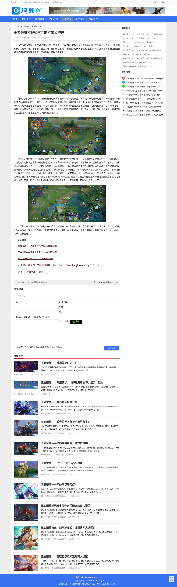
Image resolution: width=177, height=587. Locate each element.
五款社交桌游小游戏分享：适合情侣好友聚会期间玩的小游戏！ (144, 91)
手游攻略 (66, 19)
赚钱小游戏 (145, 66)
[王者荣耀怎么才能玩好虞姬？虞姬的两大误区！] (26, 538)
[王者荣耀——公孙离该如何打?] (26, 491)
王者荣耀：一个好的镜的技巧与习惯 (62, 463)
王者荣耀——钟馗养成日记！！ (59, 363)
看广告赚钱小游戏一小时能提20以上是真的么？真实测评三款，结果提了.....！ (144, 103)
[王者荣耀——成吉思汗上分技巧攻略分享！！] (26, 428)
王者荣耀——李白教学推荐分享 (59, 402)
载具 (126, 42)
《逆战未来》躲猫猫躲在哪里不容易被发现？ (143, 111)
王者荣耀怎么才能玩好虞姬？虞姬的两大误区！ (68, 527)
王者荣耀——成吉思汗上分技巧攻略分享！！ (67, 421)
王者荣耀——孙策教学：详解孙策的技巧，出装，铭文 (72, 382)
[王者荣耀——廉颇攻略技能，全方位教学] (26, 448)
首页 (15, 19)
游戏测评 (93, 19)
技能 (147, 54)
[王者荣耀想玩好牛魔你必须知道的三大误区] (26, 512)
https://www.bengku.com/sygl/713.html (79, 265)
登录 (162, 2)
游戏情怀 (79, 19)
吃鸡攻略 (39, 19)
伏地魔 (127, 46)
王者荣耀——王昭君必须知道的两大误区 (64, 556)
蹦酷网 (26, 265)
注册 (155, 2)
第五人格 (128, 58)
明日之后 (142, 58)
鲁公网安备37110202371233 (89, 577)
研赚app (128, 62)
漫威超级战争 (129, 66)
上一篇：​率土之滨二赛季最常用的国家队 (31, 282)
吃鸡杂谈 (26, 19)
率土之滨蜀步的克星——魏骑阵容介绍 (35, 258)
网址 (61, 312)
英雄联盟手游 (144, 62)
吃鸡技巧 (128, 38)
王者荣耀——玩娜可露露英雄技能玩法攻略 (37, 252)
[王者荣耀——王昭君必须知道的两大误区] (26, 563)
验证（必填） (64, 321)
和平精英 (140, 46)
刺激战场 (156, 34)
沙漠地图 (138, 42)
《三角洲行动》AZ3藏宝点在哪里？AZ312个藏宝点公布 (144, 87)
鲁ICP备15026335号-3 (95, 580)
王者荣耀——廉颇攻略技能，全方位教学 (64, 443)
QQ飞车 (136, 54)
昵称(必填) (63, 302)
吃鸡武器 (53, 19)
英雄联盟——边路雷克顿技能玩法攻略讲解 (37, 246)
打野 (41, 272)
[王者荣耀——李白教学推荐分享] (26, 408)
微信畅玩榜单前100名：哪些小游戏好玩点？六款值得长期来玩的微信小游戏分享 (143, 99)
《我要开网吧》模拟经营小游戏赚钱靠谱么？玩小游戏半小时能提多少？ (143, 107)
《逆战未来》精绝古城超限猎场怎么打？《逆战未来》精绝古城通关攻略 (143, 95)
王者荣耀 (31, 272)
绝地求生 (128, 34)
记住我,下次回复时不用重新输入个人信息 (32, 317)
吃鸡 (156, 38)
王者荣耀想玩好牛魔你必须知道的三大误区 (65, 505)
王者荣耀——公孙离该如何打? (58, 484)
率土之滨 (128, 50)
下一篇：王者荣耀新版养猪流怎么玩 (104, 282)
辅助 (126, 54)
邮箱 (61, 307)
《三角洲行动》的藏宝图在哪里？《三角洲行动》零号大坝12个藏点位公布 (144, 79)
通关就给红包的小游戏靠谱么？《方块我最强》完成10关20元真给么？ (144, 115)
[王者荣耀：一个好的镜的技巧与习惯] (26, 469)
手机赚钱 (156, 58)
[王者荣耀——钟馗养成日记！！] (26, 366)
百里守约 (142, 50)
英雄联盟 (155, 50)
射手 (152, 46)
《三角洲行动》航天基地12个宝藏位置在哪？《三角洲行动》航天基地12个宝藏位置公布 (144, 83)
